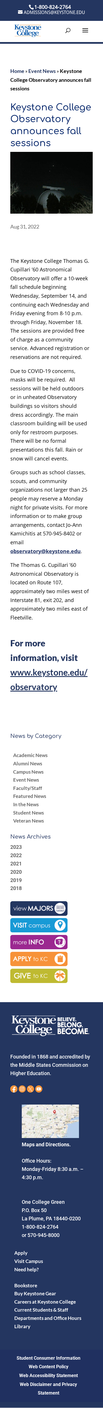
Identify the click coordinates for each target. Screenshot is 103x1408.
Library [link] (22, 1326)
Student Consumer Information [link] (48, 1358)
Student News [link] (28, 813)
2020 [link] (16, 872)
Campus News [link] (28, 772)
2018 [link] (16, 888)
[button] (85, 34)
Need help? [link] (26, 1269)
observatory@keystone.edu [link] (45, 551)
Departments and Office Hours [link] (47, 1318)
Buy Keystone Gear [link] (35, 1293)
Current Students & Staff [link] (41, 1310)
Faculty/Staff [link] (27, 788)
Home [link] (17, 71)
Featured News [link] (29, 796)
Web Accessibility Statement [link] (48, 1375)
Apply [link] (20, 1253)
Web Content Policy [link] (48, 1366)
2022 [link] (16, 855)
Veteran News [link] (28, 821)
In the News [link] (26, 804)
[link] (27, 30)
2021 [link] (16, 864)
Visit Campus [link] (28, 1261)
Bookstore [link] (25, 1285)
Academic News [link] (30, 755)
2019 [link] (16, 880)
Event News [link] (42, 71)
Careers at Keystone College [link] (45, 1302)
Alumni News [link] (27, 763)
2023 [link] (16, 847)
